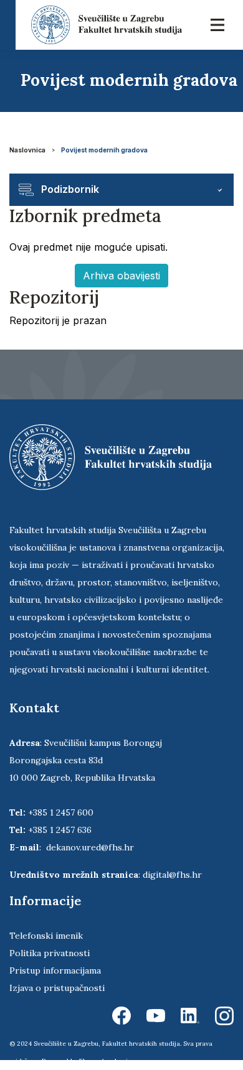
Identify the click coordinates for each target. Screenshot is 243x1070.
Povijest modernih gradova (104, 150)
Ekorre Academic (105, 1061)
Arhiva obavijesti (121, 275)
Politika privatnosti (49, 953)
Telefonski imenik (46, 935)
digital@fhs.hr (172, 874)
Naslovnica (27, 150)
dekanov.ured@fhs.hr (90, 847)
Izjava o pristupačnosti (57, 987)
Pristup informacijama (55, 970)
